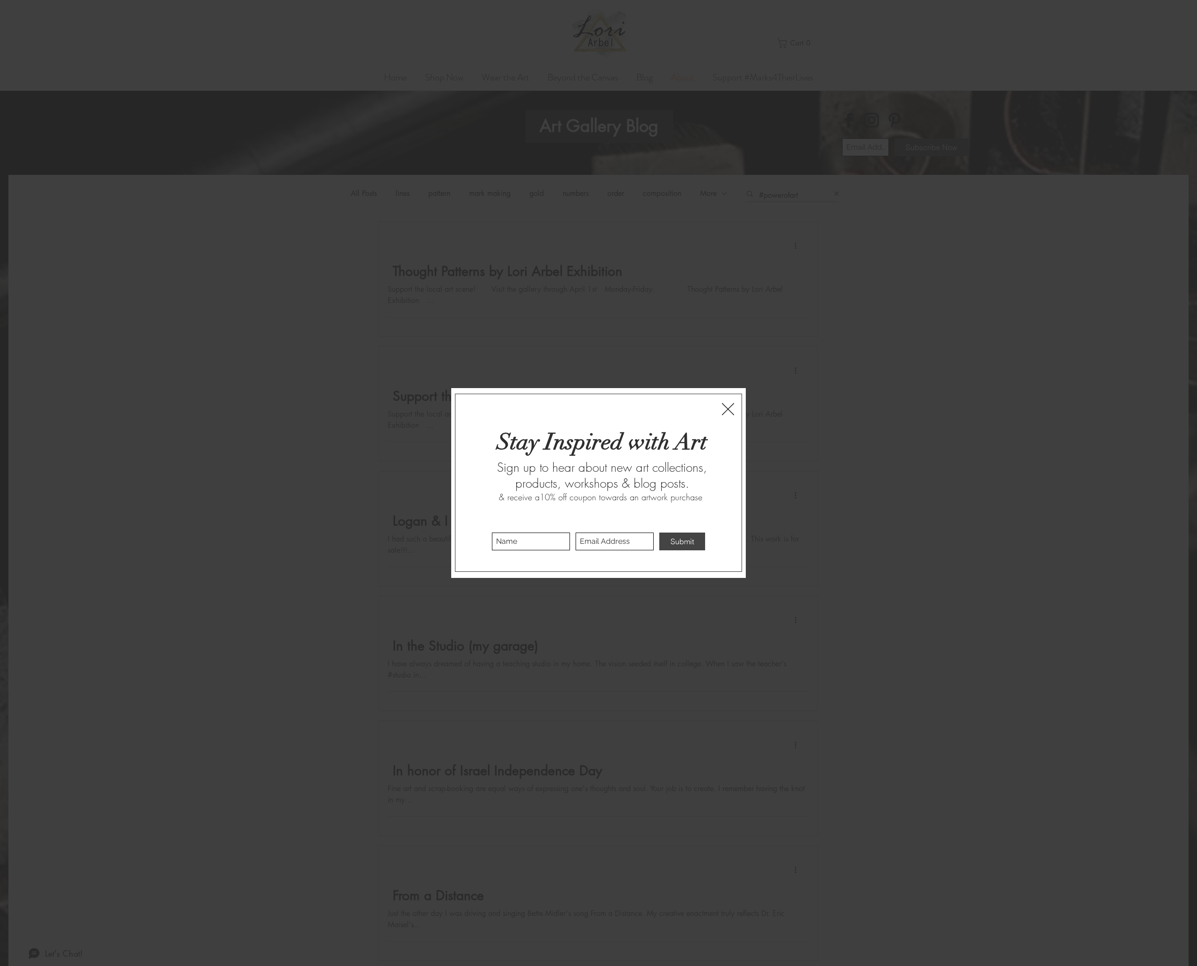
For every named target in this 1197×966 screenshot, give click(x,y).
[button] (728, 409)
